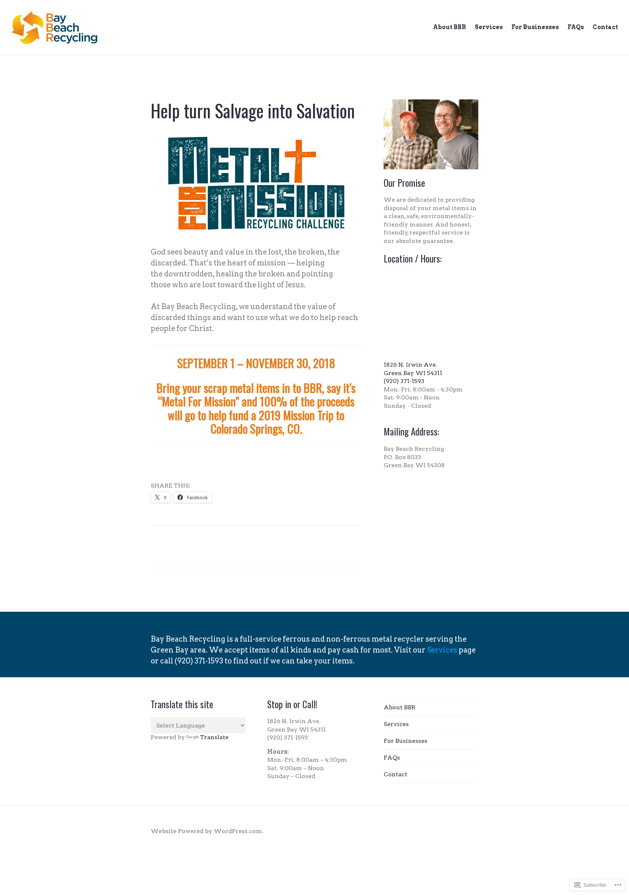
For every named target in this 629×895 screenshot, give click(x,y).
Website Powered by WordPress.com (206, 831)
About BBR (449, 27)
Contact (605, 27)
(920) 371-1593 (404, 381)
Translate (214, 737)
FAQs (575, 27)
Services (489, 27)
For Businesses (535, 27)
